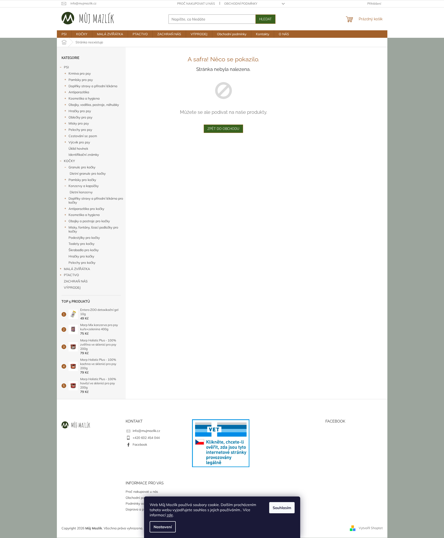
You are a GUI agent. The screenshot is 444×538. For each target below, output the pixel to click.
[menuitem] (64, 34)
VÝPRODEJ (72, 287)
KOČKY (69, 161)
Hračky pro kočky (81, 256)
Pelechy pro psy (80, 130)
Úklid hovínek (78, 148)
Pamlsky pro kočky (82, 180)
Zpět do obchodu (223, 129)
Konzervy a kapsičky (84, 186)
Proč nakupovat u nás (196, 3)
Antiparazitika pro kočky (86, 209)
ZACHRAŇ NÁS (76, 281)
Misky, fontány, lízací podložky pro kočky (93, 229)
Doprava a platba (138, 509)
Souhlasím (282, 507)
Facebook (140, 444)
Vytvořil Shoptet (371, 528)
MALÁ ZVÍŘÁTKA (77, 269)
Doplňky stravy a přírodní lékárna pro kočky (96, 200)
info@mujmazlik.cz (146, 431)
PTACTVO (71, 275)
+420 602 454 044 (146, 438)
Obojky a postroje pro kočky (89, 221)
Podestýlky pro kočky (84, 238)
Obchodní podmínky (240, 3)
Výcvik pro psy (79, 142)
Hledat (265, 19)
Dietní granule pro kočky (88, 173)
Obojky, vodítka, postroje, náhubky (94, 105)
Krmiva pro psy (80, 73)
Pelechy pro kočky (82, 262)
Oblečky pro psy (80, 117)
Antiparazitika (79, 92)
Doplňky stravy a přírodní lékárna (93, 86)
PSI (66, 67)
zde (170, 515)
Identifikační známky (84, 155)
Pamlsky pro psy (81, 80)
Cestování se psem (83, 136)
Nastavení (163, 526)
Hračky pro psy (80, 111)
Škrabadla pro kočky (84, 250)
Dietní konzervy (81, 192)
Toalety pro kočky (81, 244)
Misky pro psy (79, 123)
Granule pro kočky (82, 167)
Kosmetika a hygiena (84, 98)
